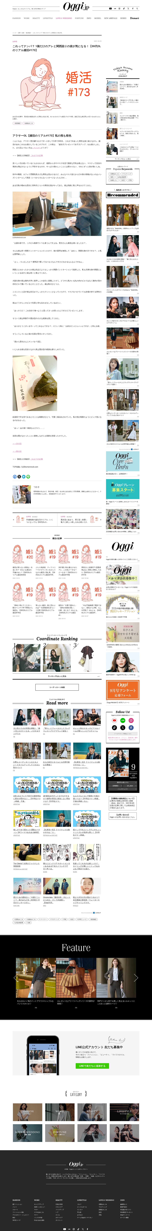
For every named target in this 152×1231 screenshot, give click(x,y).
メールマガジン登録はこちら (122, 734)
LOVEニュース (82, 919)
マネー (36, 1209)
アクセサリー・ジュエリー (21, 1215)
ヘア (57, 1212)
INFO (89, 18)
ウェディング (127, 174)
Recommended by (87, 913)
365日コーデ (16, 1220)
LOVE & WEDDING (64, 18)
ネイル (58, 1215)
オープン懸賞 (124, 1217)
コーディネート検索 (57, 687)
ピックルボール (82, 1207)
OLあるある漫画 (39, 1220)
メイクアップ (60, 1209)
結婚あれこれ (29, 123)
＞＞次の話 (17, 444)
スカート (15, 1209)
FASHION (16, 18)
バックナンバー (123, 789)
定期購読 (115, 786)
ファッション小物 (18, 1212)
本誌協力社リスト (125, 1209)
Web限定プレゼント (126, 1212)
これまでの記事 (36, 155)
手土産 (79, 1212)
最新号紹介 (123, 1207)
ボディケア (59, 1217)
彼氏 (112, 177)
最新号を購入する (123, 782)
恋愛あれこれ (19, 919)
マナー (36, 1215)
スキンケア (59, 1207)
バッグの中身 (38, 1217)
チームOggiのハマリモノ (85, 1217)
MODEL (97, 18)
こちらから (36, 148)
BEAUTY (36, 18)
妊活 (72, 919)
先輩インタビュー (39, 1207)
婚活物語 (28, 33)
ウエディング (55, 919)
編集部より (123, 1204)
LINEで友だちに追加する (92, 1066)
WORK (26, 18)
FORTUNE (79, 18)
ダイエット (59, 1220)
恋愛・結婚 (21, 33)
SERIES (123, 18)
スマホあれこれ (39, 1212)
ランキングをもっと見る (57, 676)
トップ (14, 33)
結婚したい (114, 180)
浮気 (65, 919)
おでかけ (80, 1215)
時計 (14, 1217)
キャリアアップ (39, 1204)
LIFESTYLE (48, 18)
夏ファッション (17, 1204)
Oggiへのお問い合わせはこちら (122, 817)
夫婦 (29, 922)
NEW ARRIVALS (110, 18)
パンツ (15, 1207)
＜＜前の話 (17, 451)
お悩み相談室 (19, 922)
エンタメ (80, 1209)
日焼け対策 (59, 1204)
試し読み (130, 786)
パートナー (43, 919)
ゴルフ (79, 1204)
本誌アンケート (125, 1215)
